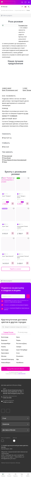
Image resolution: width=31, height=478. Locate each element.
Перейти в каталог (15, 269)
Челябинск (19, 362)
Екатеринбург (5, 343)
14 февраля (13, 116)
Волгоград (4, 337)
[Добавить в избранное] (13, 178)
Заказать (12, 203)
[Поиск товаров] (22, 2)
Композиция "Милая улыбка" (22, 227)
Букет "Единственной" (8, 256)
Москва (5, 6)
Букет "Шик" (5, 226)
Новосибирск (5, 362)
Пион (5, 162)
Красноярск (5, 353)
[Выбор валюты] (22, 7)
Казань (3, 347)
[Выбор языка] (25, 7)
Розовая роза (23, 25)
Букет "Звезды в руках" (21, 196)
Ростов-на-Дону (21, 343)
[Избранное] (25, 2)
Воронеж (4, 340)
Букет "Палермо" (6, 196)
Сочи (18, 353)
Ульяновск (19, 356)
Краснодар (4, 350)
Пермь (18, 340)
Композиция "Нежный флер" (23, 256)
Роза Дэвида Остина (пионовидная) (14, 160)
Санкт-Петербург (21, 350)
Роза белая (7, 158)
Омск (18, 337)
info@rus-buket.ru (8, 402)
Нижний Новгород (7, 359)
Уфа (17, 359)
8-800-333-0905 (21, 373)
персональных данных (16, 302)
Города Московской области (15, 369)
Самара (18, 347)
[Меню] (29, 2)
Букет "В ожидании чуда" (10, 89)
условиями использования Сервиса (19, 305)
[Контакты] (29, 7)
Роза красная (7, 156)
